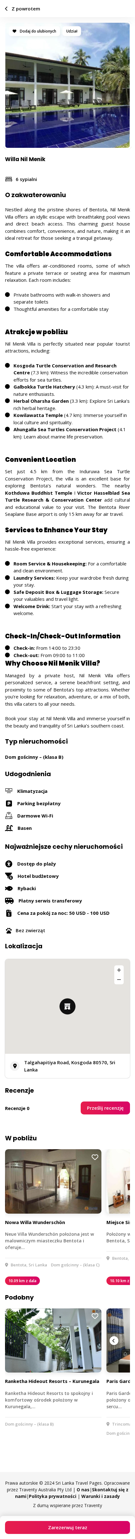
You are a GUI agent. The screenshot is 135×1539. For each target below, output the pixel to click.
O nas (83, 1490)
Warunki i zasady (100, 1496)
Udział (71, 31)
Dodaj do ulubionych (37, 31)
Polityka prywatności (52, 1496)
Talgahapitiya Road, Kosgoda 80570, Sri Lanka (69, 1066)
